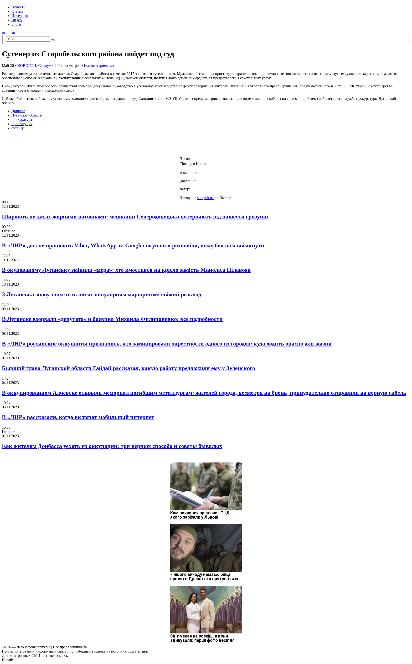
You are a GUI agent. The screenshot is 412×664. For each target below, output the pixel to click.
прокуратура (21, 119)
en (13, 32)
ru (3, 32)
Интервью (19, 16)
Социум (44, 66)
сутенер (17, 128)
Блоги (16, 24)
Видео (16, 20)
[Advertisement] (77, 145)
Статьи (17, 11)
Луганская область (26, 115)
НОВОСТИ (26, 66)
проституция (21, 124)
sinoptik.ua (205, 198)
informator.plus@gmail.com (35, 660)
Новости (18, 7)
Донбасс (18, 111)
